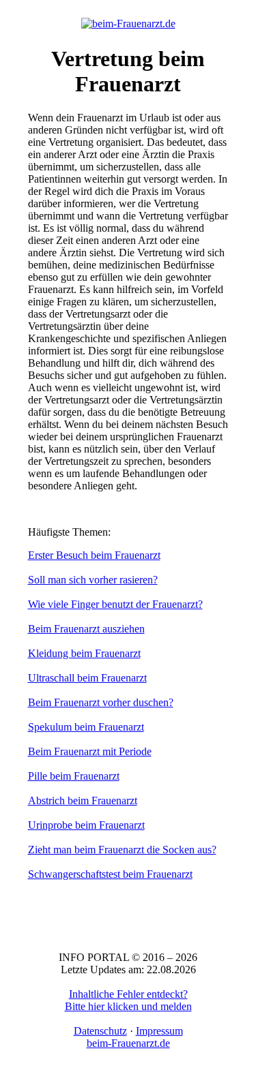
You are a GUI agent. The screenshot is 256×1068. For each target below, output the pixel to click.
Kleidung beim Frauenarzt (84, 653)
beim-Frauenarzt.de (128, 1043)
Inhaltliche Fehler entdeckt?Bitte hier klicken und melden (128, 1000)
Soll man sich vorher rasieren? (93, 579)
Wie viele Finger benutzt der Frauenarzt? (115, 604)
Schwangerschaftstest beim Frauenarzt (110, 874)
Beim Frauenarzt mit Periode (90, 751)
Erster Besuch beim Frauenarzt (94, 555)
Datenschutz (100, 1031)
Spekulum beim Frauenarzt (86, 727)
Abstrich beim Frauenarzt (82, 800)
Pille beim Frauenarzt (73, 776)
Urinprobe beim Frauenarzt (86, 825)
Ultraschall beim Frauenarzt (87, 678)
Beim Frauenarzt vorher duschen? (100, 702)
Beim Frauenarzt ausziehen (86, 629)
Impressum (159, 1031)
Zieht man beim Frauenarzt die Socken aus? (122, 849)
